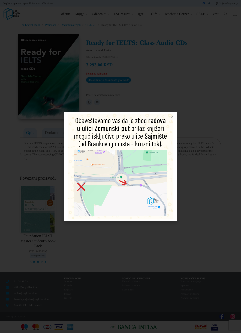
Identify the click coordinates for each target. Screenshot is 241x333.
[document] (120, 166)
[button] (172, 116)
